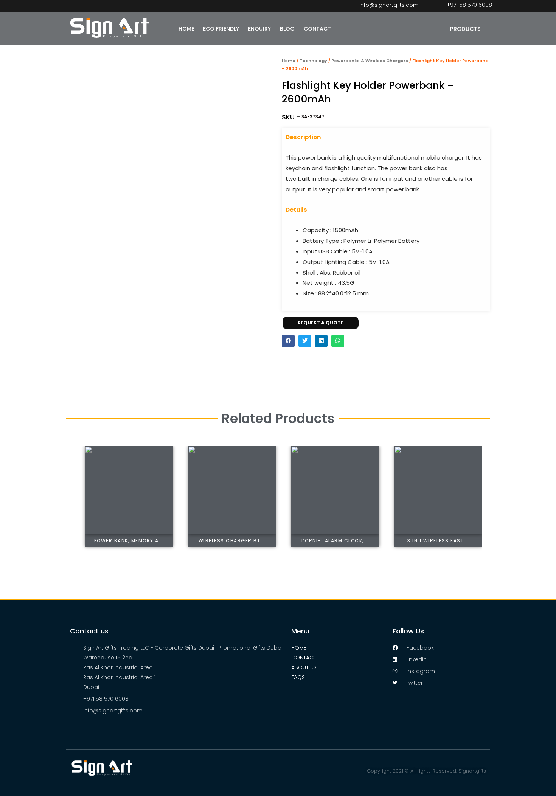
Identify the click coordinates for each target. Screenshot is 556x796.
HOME (186, 29)
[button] (288, 341)
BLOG (287, 29)
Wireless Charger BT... (232, 540)
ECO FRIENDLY (221, 29)
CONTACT (317, 29)
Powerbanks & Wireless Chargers (369, 60)
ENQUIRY (259, 29)
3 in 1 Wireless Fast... (438, 540)
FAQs (298, 677)
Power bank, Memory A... (129, 540)
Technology (313, 60)
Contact (303, 657)
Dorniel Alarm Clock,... (335, 540)
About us (304, 667)
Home (288, 60)
